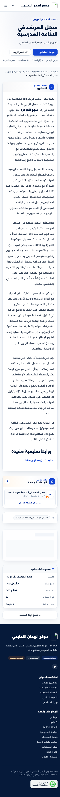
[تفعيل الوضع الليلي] (13, 5)
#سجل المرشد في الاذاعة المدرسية (31, 518)
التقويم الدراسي (50, 697)
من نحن (54, 717)
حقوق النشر (52, 751)
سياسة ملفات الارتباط (47, 742)
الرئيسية (54, 71)
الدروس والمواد (50, 682)
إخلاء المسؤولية (50, 746)
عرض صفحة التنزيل (28, 503)
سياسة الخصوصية (49, 732)
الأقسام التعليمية (39, 71)
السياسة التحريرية (49, 756)
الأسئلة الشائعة (50, 727)
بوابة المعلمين (50, 702)
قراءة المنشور (47, 52)
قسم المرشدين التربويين (44, 19)
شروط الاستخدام (50, 737)
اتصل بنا (54, 722)
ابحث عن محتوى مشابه (37, 460)
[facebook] (55, 666)
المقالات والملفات (49, 687)
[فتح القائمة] (5, 5)
